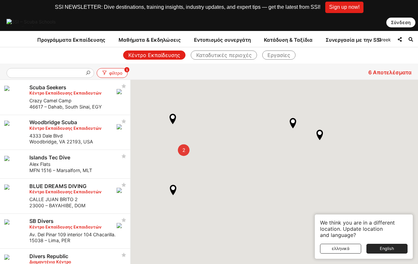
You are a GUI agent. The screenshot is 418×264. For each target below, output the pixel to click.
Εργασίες (278, 55)
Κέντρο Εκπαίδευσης (154, 55)
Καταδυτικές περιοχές (224, 55)
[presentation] (47, 73)
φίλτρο (118, 72)
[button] (344, 7)
